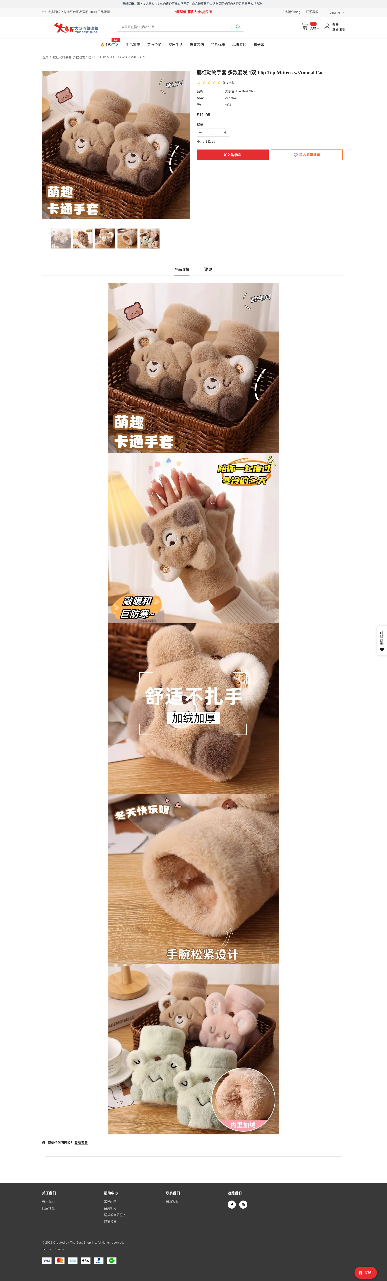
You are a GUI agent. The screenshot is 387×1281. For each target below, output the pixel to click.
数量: (200, 124)
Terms (46, 1249)
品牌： (201, 91)
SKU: (200, 98)
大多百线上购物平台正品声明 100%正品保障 (79, 12)
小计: (200, 141)
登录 (335, 24)
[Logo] (76, 28)
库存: (200, 104)
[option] (116, 145)
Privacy (59, 1249)
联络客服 (81, 1142)
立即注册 (338, 29)
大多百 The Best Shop (240, 91)
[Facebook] (232, 1205)
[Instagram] (243, 1205)
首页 (45, 57)
